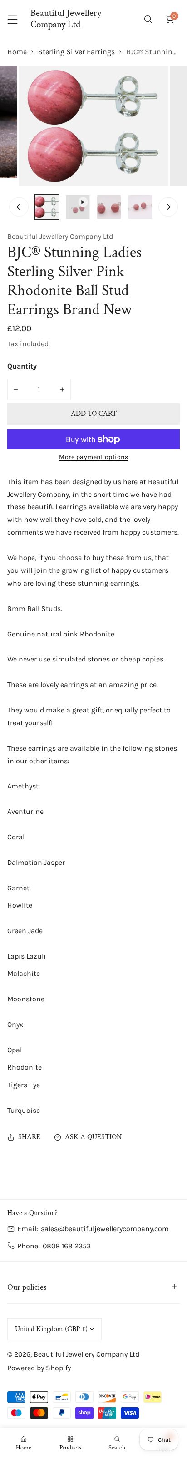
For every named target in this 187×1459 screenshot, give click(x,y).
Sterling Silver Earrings (76, 51)
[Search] (148, 19)
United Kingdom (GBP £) (51, 1329)
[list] (93, 126)
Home (17, 51)
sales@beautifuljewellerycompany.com (105, 1228)
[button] (169, 19)
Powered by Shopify (39, 1367)
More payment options (93, 457)
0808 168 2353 (67, 1246)
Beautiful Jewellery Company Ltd (60, 236)
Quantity (22, 366)
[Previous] (18, 207)
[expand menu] (12, 19)
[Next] (167, 207)
